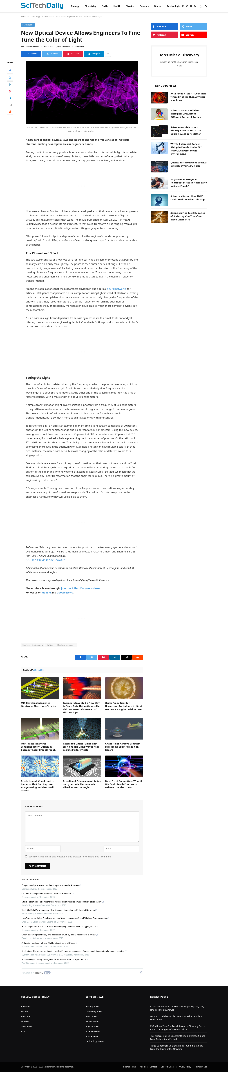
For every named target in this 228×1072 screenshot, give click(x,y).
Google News (65, 592)
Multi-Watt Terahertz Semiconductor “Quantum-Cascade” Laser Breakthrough (38, 746)
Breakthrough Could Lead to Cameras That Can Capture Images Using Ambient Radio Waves (38, 785)
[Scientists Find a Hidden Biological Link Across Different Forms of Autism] (159, 114)
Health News (92, 1021)
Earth (104, 6)
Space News (92, 1036)
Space (157, 6)
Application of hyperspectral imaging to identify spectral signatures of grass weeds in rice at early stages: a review (73, 951)
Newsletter (26, 1026)
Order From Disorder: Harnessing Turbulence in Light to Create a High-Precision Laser (124, 706)
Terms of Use (201, 1066)
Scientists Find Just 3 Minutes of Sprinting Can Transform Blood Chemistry (187, 216)
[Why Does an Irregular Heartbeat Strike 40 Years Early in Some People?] (159, 183)
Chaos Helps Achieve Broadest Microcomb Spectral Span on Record (122, 746)
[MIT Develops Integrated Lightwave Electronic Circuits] (40, 688)
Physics (130, 6)
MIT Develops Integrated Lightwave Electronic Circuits (38, 704)
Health (117, 6)
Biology (75, 6)
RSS (23, 1031)
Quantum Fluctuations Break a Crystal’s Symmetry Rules (188, 164)
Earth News (92, 1016)
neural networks (116, 289)
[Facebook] (10, 71)
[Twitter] (10, 78)
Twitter (24, 1011)
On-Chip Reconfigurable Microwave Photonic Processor (46, 893)
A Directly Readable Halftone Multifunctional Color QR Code (48, 943)
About (142, 1066)
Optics (50, 645)
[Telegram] (10, 98)
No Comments (64, 47)
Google (46, 592)
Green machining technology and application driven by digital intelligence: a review (58, 935)
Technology (173, 6)
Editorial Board (167, 1066)
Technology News (95, 1041)
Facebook (26, 1006)
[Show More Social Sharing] (108, 54)
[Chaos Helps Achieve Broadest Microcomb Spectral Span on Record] (124, 729)
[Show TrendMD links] (141, 972)
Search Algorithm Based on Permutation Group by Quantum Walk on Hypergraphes (59, 926)
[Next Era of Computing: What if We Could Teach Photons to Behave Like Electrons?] (124, 766)
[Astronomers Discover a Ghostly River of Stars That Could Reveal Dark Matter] (159, 131)
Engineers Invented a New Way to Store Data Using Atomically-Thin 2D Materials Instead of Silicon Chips (81, 707)
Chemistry (90, 6)
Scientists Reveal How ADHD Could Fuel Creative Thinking (187, 198)
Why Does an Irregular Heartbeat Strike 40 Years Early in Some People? (188, 183)
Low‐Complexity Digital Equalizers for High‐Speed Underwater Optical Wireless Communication (64, 918)
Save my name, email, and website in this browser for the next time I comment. (70, 856)
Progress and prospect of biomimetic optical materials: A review (50, 885)
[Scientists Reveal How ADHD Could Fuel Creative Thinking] (159, 200)
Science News (93, 1031)
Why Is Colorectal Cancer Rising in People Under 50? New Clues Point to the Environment (186, 148)
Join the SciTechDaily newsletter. (81, 588)
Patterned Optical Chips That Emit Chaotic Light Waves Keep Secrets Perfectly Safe (81, 746)
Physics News (93, 1026)
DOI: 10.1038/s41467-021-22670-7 (45, 560)
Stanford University (66, 645)
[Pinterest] (10, 91)
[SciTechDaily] (42, 6)
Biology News (93, 1006)
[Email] (10, 105)
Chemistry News (94, 1011)
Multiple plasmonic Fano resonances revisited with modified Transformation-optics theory (61, 902)
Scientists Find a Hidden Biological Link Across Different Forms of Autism (185, 114)
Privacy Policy (185, 1066)
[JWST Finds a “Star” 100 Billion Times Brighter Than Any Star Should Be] (159, 97)
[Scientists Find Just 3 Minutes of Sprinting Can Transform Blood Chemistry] (159, 217)
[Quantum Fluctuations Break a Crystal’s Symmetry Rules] (159, 166)
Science (144, 6)
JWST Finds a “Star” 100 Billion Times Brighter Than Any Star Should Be (188, 97)
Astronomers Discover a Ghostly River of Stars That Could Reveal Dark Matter (186, 130)
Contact (153, 1066)
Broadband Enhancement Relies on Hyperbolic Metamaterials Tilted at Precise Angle (82, 784)
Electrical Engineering (32, 645)
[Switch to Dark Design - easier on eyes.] (201, 6)
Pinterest (25, 1021)
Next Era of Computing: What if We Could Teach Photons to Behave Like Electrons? (123, 784)
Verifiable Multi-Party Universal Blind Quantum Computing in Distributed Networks (58, 910)
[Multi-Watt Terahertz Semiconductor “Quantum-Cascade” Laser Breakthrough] (40, 729)
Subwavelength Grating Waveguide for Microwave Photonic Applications (54, 959)
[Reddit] (10, 112)
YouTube (25, 1016)
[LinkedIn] (10, 84)
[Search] (205, 6)
